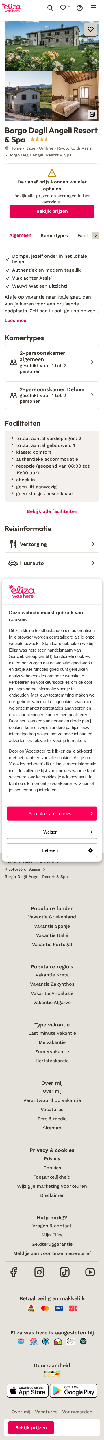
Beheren (50, 850)
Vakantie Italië (52, 935)
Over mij (52, 1091)
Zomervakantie (52, 1051)
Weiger (50, 831)
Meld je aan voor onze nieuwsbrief (52, 1253)
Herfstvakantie (52, 1060)
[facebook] (14, 1276)
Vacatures (52, 1109)
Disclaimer (52, 1195)
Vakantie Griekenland (52, 917)
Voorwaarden (77, 1411)
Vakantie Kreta (52, 975)
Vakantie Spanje (52, 926)
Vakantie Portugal (52, 944)
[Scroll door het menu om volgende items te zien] (95, 235)
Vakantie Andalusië (52, 993)
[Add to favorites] (90, 29)
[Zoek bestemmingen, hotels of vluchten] (50, 8)
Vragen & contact (52, 1225)
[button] (52, 46)
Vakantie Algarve (52, 1002)
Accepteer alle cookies (50, 813)
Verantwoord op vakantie (52, 1100)
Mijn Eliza (52, 1235)
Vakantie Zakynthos (52, 984)
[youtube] (90, 1276)
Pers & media (52, 1118)
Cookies (52, 1167)
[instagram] (39, 1276)
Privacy (52, 1158)
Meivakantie (52, 1042)
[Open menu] (94, 8)
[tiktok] (64, 1276)
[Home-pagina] (11, 8)
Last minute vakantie (52, 1033)
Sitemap (52, 1128)
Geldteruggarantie (52, 1244)
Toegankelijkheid (52, 1177)
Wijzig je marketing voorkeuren (52, 1186)
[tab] (20, 235)
